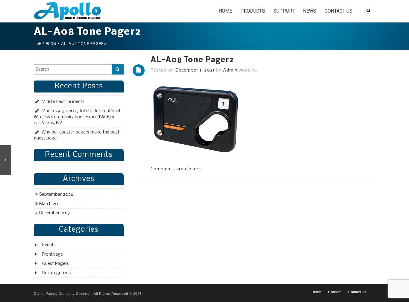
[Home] (39, 44)
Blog (51, 44)
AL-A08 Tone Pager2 (192, 60)
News (309, 11)
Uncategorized (56, 273)
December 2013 (54, 213)
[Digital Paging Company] (67, 11)
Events (49, 245)
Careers (334, 292)
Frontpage (52, 254)
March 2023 (51, 203)
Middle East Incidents (63, 101)
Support (284, 11)
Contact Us (338, 11)
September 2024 (56, 194)
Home (225, 11)
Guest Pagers (55, 263)
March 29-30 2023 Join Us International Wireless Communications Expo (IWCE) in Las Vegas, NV (77, 117)
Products (252, 11)
